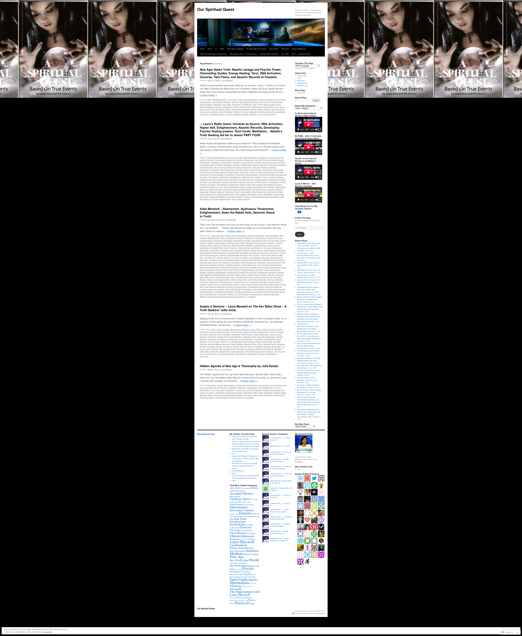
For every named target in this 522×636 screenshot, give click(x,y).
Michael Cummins (251, 554)
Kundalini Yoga (244, 272)
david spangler (275, 390)
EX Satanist (235, 530)
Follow (299, 234)
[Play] (298, 129)
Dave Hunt (261, 265)
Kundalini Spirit (232, 272)
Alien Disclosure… (276, 438)
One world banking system (225, 277)
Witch (232, 603)
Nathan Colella (253, 275)
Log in (299, 78)
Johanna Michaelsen (231, 187)
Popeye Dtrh (214, 351)
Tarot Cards (227, 104)
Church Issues (263, 385)
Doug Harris (242, 516)
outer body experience (275, 279)
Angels (240, 99)
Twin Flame (204, 114)
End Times (248, 346)
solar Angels (257, 395)
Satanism (246, 250)
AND (234, 480)
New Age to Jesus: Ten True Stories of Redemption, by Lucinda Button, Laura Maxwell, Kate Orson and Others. (309, 306)
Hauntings (236, 162)
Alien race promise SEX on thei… (281, 474)
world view (212, 297)
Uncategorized (223, 177)
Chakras (225, 182)
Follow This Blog (303, 217)
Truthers (230, 294)
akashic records (269, 104)
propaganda (237, 282)
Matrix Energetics (217, 165)
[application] (308, 124)
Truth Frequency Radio (226, 354)
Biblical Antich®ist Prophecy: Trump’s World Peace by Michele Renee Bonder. (309, 299)
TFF (275, 351)
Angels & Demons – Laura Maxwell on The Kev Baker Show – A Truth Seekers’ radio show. (243, 308)
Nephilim (263, 275)
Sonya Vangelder (237, 351)
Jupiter (254, 392)
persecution (213, 282)
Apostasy (250, 235)
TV (216, 48)
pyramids (271, 282)
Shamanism (267, 170)
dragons (242, 267)
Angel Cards (232, 99)
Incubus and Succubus (271, 270)
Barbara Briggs (235, 260)
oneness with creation (222, 279)
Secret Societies (256, 170)
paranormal (204, 192)
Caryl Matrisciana (214, 182)
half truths (218, 270)
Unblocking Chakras (216, 114)
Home (202, 48)
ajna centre (220, 390)
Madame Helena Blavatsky (242, 547)
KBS (220, 349)
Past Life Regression (244, 167)
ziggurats (241, 297)
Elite (256, 160)
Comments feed (302, 83)
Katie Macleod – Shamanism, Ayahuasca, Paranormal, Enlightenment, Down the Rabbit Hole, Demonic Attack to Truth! (237, 212)
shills (202, 287)
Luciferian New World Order (256, 187)
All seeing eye (240, 390)
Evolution (265, 267)
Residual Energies (227, 250)
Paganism (222, 167)
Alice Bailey (229, 390)
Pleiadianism (204, 170)
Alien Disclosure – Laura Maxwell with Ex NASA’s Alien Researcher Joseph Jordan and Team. (309, 255)
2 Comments (249, 397)
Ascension (218, 107)
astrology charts (276, 257)
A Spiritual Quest (236, 341)
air (233, 257)
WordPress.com (302, 85)
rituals (202, 194)
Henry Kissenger (260, 243)
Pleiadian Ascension (268, 167)
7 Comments (250, 297)
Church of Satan (246, 502)
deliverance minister (242, 510)
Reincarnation (229, 170)
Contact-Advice (304, 54)
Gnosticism (230, 243)
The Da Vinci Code (272, 287)
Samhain (247, 572)
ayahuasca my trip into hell (219, 260)
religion (280, 192)
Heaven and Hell (247, 162)
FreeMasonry (215, 162)
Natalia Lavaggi (257, 109)
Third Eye (269, 289)
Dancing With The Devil (269, 54)
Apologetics (242, 235)
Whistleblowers (235, 177)
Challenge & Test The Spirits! (255, 238)
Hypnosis (265, 162)
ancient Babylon (255, 257)
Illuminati (273, 162)
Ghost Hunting (226, 162)
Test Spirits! (273, 48)
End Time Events (265, 160)
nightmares (279, 275)
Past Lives (256, 167)
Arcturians (250, 179)
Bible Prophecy (235, 329)
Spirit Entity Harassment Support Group (259, 351)
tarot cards (204, 197)
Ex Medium (249, 525)
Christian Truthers (260, 182)
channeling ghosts (235, 502)
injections (210, 272)
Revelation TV (237, 571)
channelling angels (246, 182)
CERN (258, 329)
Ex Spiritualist (258, 346)
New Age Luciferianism (277, 165)
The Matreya (222, 339)
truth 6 (234, 473)
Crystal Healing (273, 182)
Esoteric (243, 184)
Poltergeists (214, 170)
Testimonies (236, 104)
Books (223, 238)
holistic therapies (248, 270)
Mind (214, 275)
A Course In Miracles (276, 177)
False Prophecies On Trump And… (279, 539)
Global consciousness (234, 392)
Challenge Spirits (269, 344)
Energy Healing (205, 102)
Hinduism (258, 162)
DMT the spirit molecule (229, 267)
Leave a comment (269, 114)
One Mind (275, 109)
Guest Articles (240, 243)
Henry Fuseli (227, 270)
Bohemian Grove (206, 262)
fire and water (209, 270)
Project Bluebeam (225, 282)
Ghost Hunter (204, 109)
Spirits (220, 112)
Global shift (247, 392)
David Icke (270, 265)
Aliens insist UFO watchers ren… (281, 467)
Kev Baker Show (229, 349)
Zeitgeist (258, 177)
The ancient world (240, 287)
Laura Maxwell (227, 80)
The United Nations (207, 397)
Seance (246, 170)
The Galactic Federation (217, 197)
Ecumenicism (249, 160)
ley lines (254, 272)
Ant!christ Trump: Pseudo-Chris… (280, 518)
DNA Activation (222, 184)
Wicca (246, 114)
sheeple (283, 284)
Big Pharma (258, 260)
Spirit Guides (252, 194)
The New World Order (233, 289)
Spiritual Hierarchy (219, 172)
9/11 (208, 235)
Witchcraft (253, 114)
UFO (235, 294)
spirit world (220, 287)
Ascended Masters (250, 99)
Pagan (281, 109)
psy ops (245, 282)
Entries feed (301, 80)
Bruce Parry (217, 262)
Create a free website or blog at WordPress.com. (309, 611)
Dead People (272, 99)
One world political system (263, 277)
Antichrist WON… (276, 495)
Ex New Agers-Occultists (256, 48)
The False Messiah (216, 175)
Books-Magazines (299, 48)
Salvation (239, 170)
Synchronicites (278, 194)
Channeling (262, 99)
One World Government (244, 277)
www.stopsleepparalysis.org (226, 297)
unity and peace (256, 294)
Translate (311, 68)
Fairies (254, 332)
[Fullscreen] (319, 129)
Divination (282, 99)
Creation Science (206, 240)
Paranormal (253, 102)
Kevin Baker (240, 349)
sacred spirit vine (213, 284)
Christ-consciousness (248, 262)
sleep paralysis (264, 102)
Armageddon (259, 235)
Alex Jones (239, 257)
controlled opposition (233, 265)
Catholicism (262, 157)
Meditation (227, 102)
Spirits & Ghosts (277, 102)
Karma (221, 109)
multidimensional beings (249, 165)
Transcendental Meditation (224, 292)
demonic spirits (234, 514)
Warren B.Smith (225, 199)
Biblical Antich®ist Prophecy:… (280, 525)
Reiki (222, 170)
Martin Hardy (261, 349)
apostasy (242, 491)
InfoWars (203, 272)
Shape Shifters (274, 284)
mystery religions (241, 275)
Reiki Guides (261, 192)
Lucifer (260, 392)
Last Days (281, 162)
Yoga (254, 104)
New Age (267, 109)
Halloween (285, 48)
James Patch (276, 346)
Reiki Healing (272, 192)
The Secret (247, 197)
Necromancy (244, 102)
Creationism (217, 240)
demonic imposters (213, 267)
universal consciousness (234, 114)
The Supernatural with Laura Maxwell (271, 112)
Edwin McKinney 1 (238, 471)
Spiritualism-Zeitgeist (235, 48)
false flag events (276, 267)
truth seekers (204, 199)
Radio (222, 48)
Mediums (235, 102)
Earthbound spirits (254, 516)
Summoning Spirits (256, 172)
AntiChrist (203, 344)
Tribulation (204, 177)
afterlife (219, 257)
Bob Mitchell (268, 260)
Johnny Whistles (212, 349)
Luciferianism (205, 165)
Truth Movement (210, 294)
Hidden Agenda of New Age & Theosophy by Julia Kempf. (239, 366)
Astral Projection (237, 344)
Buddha (266, 390)
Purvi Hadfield (245, 192)
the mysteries (219, 289)
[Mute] (316, 129)
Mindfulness (221, 275)
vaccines (266, 294)
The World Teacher (222, 397)
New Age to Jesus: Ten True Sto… (280, 453)
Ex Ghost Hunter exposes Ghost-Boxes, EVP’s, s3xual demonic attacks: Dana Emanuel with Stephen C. (309, 336)
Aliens (209, 99)
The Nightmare (246, 289)
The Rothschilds (259, 289)
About (209, 48)
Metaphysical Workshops (241, 109)
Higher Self (214, 109)
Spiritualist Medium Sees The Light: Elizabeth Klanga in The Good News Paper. (308, 360)
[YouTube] (299, 212)
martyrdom (272, 272)
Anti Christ (250, 390)
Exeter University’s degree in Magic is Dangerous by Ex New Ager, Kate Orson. (309, 392)
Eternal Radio (217, 102)
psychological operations (258, 282)
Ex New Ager (235, 527)
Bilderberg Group (214, 238)
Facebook (210, 243)
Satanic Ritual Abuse (261, 334)
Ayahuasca (204, 260)
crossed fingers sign (249, 265)
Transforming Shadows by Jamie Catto (249, 292)
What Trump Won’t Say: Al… (279, 460)
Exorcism (245, 527)
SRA (254, 337)
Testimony (237, 112)
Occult (215, 167)
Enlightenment (257, 107)
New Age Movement (230, 189)
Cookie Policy (47, 632)
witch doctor (274, 294)
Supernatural (269, 172)
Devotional (255, 514)
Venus (241, 397)
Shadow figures (211, 194)
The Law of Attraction (249, 112)
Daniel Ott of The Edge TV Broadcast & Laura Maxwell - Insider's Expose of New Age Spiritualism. (245, 458)
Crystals (283, 182)
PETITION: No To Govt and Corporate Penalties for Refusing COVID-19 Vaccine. (244, 465)
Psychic (203, 112)
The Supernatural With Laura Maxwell (272, 175)
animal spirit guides (230, 179)
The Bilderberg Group (256, 287)
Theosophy (234, 397)
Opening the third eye (239, 279)
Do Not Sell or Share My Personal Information (310, 613)
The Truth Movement (211, 255)
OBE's (207, 277)
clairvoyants (261, 262)
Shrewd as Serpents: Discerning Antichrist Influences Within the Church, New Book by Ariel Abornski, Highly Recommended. (245, 443)
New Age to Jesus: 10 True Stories (243, 54)
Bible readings (235, 496)
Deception (203, 184)
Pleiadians (229, 192)
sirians (232, 194)
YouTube (256, 255)
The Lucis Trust (279, 395)
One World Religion (259, 189)
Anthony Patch (267, 341)
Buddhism (230, 238)
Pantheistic (278, 189)
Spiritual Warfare (206, 104)
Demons (236, 107)
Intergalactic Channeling (273, 184)
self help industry (240, 284)
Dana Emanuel (236, 504)
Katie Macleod (220, 272)
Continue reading (208, 95)
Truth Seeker (213, 177)
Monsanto (230, 275)
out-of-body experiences (257, 279)
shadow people (223, 194)
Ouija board (254, 566)
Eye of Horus (279, 107)
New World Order (206, 167)
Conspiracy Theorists (274, 238)
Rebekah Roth (225, 351)
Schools (254, 250)
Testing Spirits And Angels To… (281, 482)
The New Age (247, 104)
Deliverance (227, 107)
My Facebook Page (206, 434)
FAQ (293, 54)
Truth (282, 197)
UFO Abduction (243, 294)
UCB (233, 453)
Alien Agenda (217, 179)
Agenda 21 (227, 257)
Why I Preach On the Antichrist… (279, 510)
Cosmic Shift (227, 346)
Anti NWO (242, 179)
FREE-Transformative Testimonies (213, 54)
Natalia (211, 189)
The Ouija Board (252, 175)
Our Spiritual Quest (215, 9)
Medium (228, 109)
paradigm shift (240, 395)
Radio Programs (247, 334)
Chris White (235, 262)
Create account (302, 75)
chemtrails (226, 262)
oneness (270, 189)
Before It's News (247, 260)
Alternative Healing (220, 99)
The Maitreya (229, 175)
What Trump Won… (276, 538)
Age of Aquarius (249, 341)
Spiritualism (217, 104)
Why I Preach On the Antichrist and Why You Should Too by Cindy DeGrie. (308, 345)
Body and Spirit (279, 260)
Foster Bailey (220, 392)
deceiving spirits (248, 505)
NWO (202, 277)
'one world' (208, 257)
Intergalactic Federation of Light (211, 187)
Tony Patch (208, 354)
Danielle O (273, 488)
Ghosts (235, 535)
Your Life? (285, 54)
